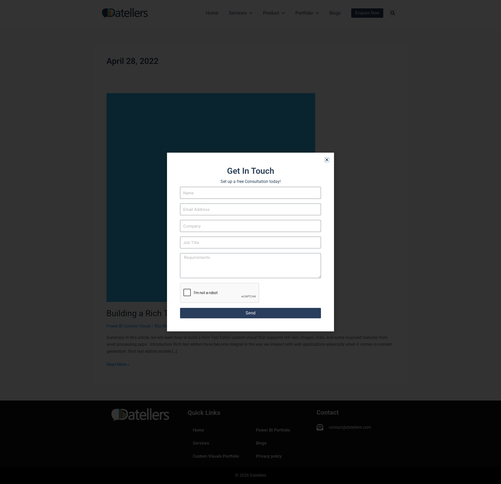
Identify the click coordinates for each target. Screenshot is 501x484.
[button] (327, 160)
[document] (250, 242)
